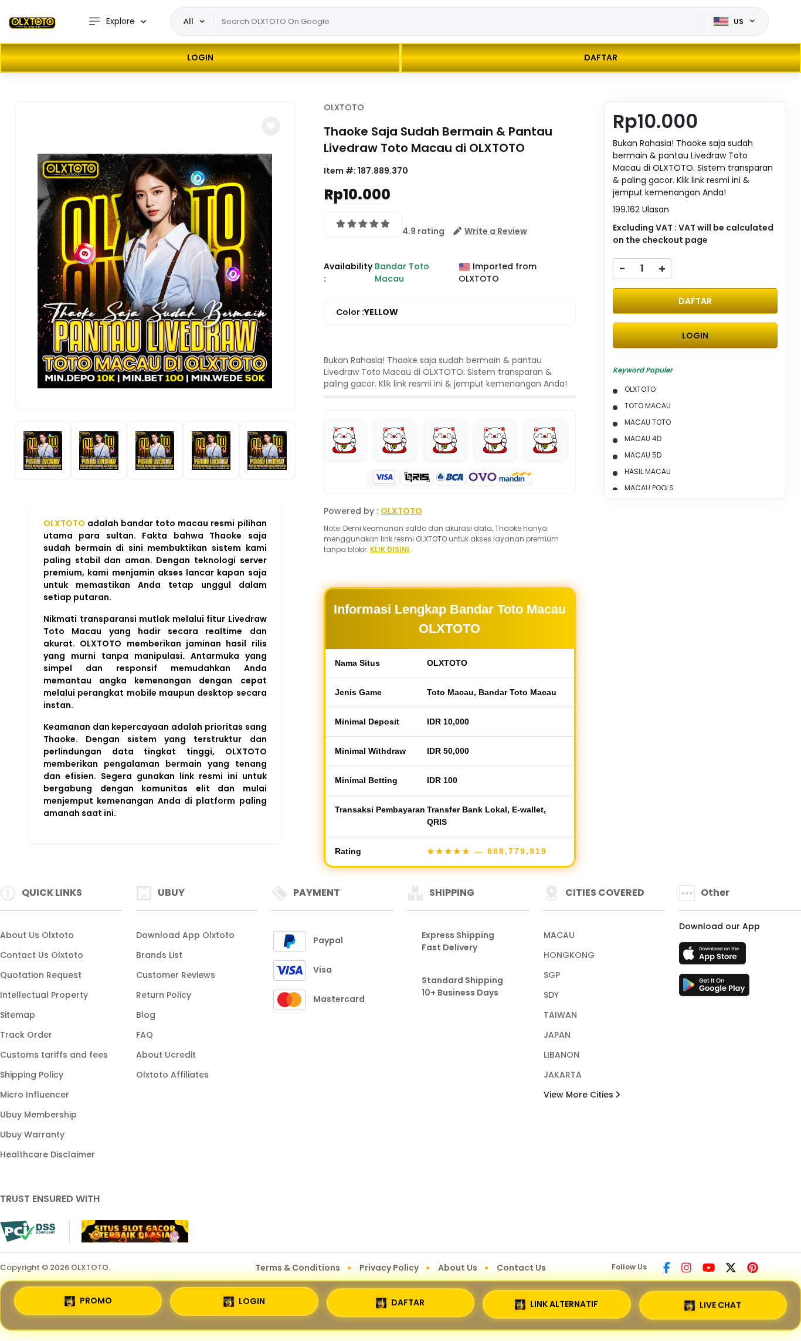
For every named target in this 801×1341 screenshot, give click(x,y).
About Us (457, 1268)
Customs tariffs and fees (54, 1055)
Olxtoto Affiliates (172, 1075)
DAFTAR (600, 57)
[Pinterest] (752, 1269)
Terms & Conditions (297, 1268)
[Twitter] (731, 1269)
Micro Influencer (34, 1094)
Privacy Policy (389, 1268)
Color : (367, 312)
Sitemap (17, 1015)
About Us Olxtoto (37, 935)
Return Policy (163, 995)
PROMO (96, 1304)
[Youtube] (708, 1269)
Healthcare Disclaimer (47, 1154)
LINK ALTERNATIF (564, 1300)
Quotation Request (41, 975)
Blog (145, 1015)
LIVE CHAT (720, 1301)
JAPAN (557, 1035)
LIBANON (561, 1055)
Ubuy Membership (38, 1114)
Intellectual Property (44, 995)
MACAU (559, 935)
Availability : (348, 272)
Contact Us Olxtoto (41, 955)
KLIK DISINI (389, 549)
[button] (271, 126)
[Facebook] (667, 1269)
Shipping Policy (31, 1075)
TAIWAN (560, 1015)
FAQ (144, 1035)
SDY (551, 995)
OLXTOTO (64, 523)
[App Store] (714, 956)
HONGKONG (569, 955)
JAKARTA (563, 1075)
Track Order (26, 1035)
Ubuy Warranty (32, 1134)
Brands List (159, 955)
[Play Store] (714, 988)
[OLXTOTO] (32, 21)
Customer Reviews (175, 975)
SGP (552, 975)
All (189, 21)
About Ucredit (166, 1055)
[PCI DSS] (27, 1231)
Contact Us (521, 1268)
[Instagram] (686, 1269)
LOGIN (200, 57)
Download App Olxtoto (185, 935)
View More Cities (580, 1094)
